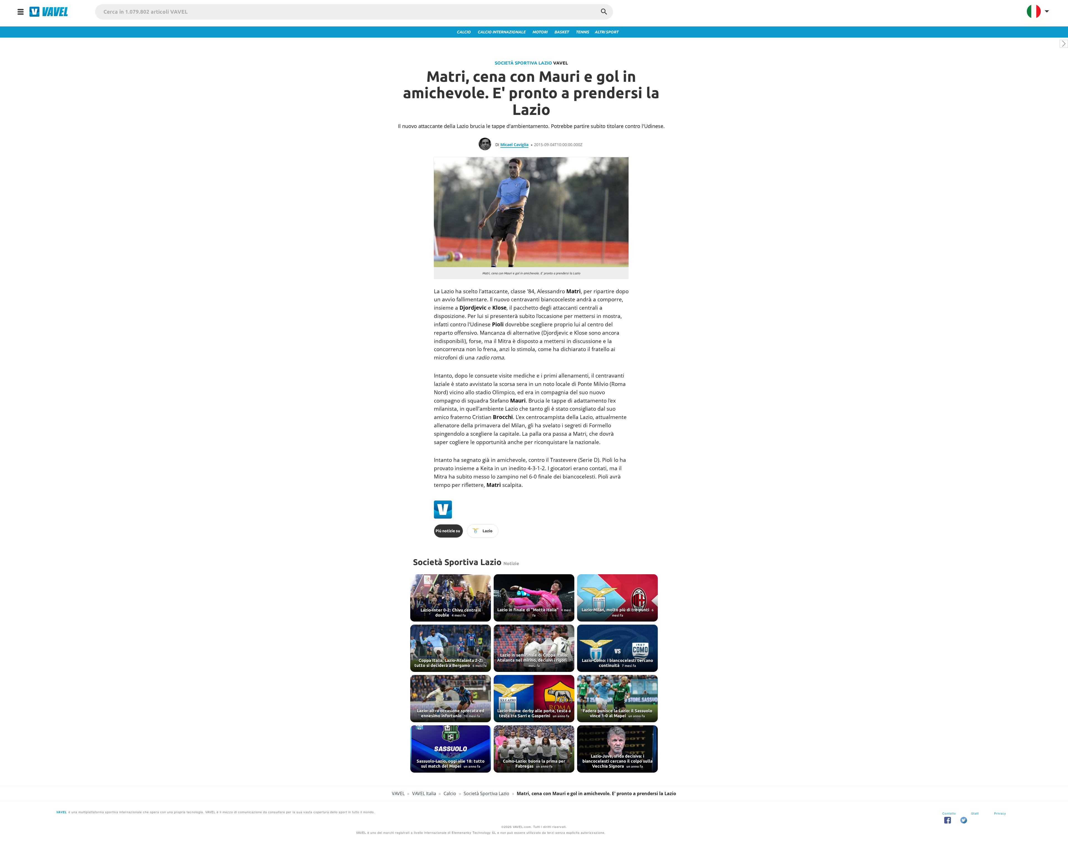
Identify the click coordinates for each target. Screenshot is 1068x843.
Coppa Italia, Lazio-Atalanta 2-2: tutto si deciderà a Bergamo (448, 663)
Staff (975, 813)
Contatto (949, 813)
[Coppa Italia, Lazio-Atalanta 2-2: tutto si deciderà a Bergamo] (450, 648)
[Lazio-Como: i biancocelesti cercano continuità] (617, 648)
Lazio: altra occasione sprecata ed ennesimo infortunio (450, 713)
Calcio (450, 793)
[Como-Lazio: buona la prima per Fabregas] (534, 749)
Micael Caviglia (514, 144)
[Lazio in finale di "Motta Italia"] (534, 598)
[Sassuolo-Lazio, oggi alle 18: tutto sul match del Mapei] (450, 749)
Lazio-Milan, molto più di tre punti (616, 609)
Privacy (1000, 813)
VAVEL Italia (424, 793)
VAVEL (398, 793)
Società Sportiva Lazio (523, 62)
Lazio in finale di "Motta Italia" (528, 609)
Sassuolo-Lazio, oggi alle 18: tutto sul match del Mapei (450, 763)
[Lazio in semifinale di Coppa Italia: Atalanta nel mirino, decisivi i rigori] (534, 648)
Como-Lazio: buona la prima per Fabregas (534, 763)
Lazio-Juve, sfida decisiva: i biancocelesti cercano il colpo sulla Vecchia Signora (617, 761)
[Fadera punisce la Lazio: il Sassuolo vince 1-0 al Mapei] (617, 698)
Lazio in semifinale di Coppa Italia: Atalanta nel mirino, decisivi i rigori (532, 657)
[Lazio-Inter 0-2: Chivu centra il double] (450, 598)
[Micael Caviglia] (487, 145)
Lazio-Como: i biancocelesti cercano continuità (617, 663)
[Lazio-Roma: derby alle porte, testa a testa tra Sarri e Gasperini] (534, 698)
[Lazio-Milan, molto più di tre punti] (617, 598)
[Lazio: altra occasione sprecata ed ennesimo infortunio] (450, 698)
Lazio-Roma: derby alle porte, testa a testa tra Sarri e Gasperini (534, 713)
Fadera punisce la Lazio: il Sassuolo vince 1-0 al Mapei (617, 713)
